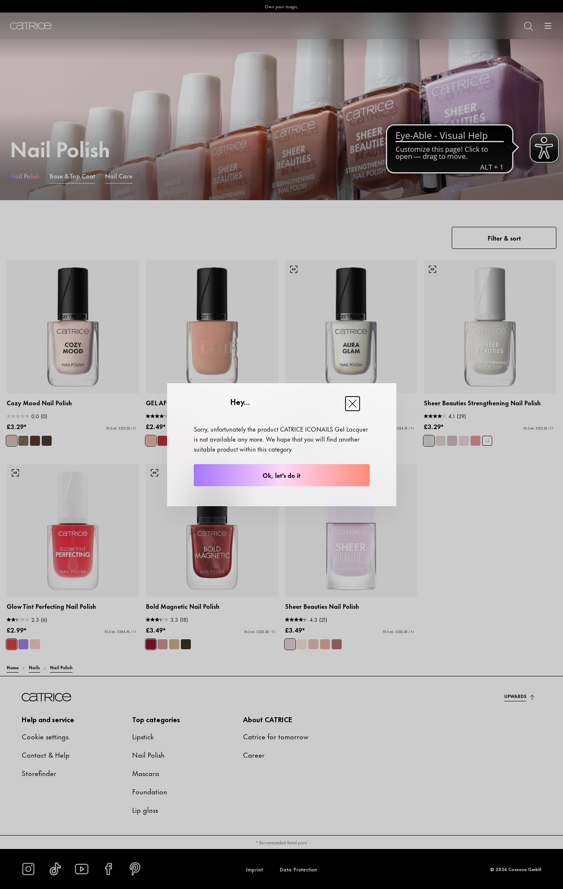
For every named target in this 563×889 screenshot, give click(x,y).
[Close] (352, 404)
